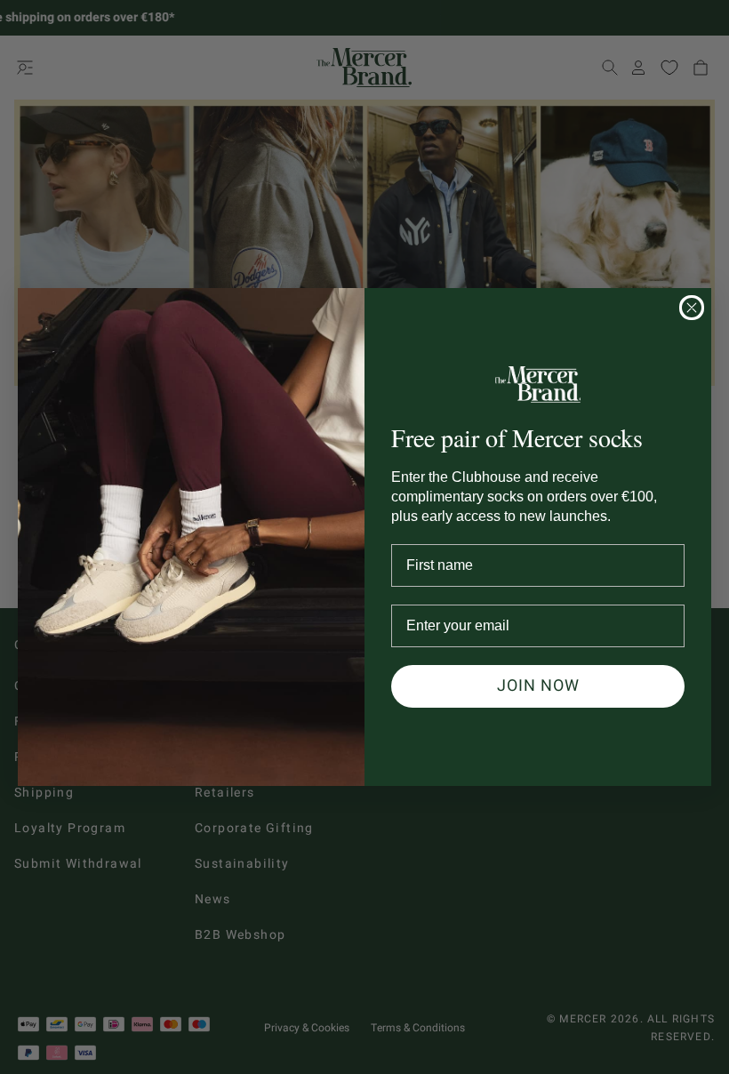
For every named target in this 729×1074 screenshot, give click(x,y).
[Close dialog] (691, 307)
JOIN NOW (538, 686)
